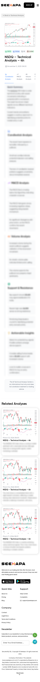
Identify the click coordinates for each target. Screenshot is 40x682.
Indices (17, 51)
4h (24, 51)
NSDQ (9, 51)
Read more (20, 673)
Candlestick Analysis (9, 78)
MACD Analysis (19, 78)
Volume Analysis (28, 78)
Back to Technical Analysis (14, 15)
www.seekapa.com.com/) (10, 660)
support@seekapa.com (29, 600)
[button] (20, 673)
